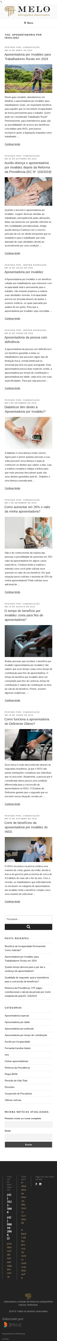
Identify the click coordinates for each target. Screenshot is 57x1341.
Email (8, 1131)
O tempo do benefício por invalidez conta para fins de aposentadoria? (23, 615)
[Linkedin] (40, 1184)
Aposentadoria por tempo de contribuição (26, 1035)
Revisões (10, 1087)
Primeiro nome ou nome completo (23, 1118)
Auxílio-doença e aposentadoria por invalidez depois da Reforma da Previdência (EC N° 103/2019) (27, 167)
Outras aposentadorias (16, 1061)
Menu (30, 23)
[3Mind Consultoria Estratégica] (12, 1326)
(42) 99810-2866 (9, 1226)
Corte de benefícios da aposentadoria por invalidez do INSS (26, 827)
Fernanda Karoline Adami (18, 1048)
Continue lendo (12, 144)
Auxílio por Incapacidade (17, 1041)
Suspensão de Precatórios (18, 1093)
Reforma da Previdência (17, 1067)
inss (7, 1054)
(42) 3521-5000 (9, 1203)
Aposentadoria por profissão (19, 1028)
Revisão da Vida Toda (16, 1080)
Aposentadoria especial (17, 1015)
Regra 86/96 (11, 1074)
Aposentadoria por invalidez (23, 272)
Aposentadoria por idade (17, 1022)
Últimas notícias (13, 1100)
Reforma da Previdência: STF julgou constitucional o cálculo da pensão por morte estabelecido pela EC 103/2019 (28, 992)
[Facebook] (36, 1184)
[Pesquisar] (28, 927)
